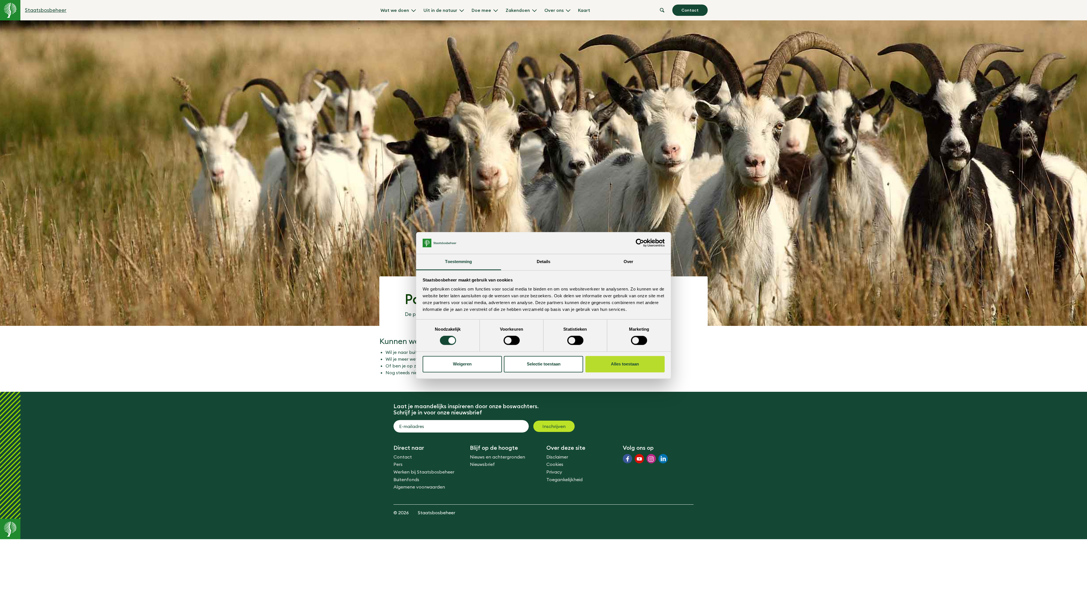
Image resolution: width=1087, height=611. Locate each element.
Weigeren (462, 364)
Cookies (554, 464)
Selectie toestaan (543, 364)
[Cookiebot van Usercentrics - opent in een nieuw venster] (640, 243)
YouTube (639, 458)
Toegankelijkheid (564, 479)
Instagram (651, 458)
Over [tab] (628, 261)
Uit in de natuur (440, 10)
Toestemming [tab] (458, 261)
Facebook (627, 458)
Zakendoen (518, 10)
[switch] (512, 340)
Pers (398, 464)
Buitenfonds (406, 479)
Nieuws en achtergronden (497, 457)
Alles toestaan (625, 364)
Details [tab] (544, 261)
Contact (690, 10)
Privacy (554, 472)
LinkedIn (663, 458)
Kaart (584, 10)
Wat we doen (394, 10)
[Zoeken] (662, 10)
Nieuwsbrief (482, 464)
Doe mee (481, 10)
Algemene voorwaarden (419, 487)
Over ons (554, 10)
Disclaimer (557, 457)
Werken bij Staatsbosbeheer (423, 472)
